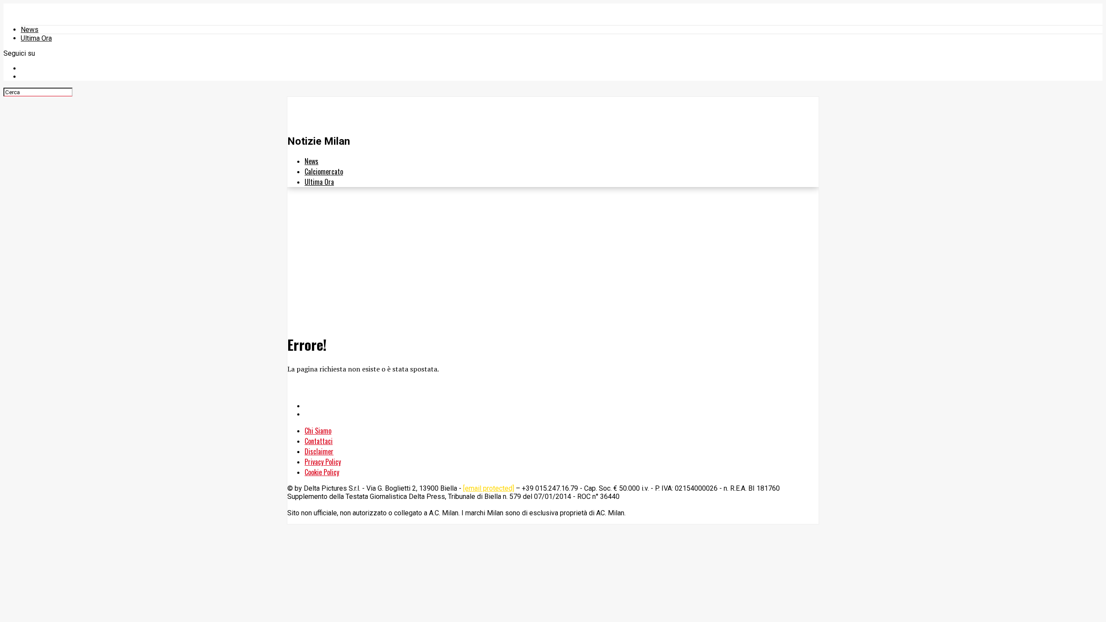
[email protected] (488, 488)
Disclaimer (319, 451)
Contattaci (319, 441)
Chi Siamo (318, 430)
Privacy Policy (323, 462)
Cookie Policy (322, 472)
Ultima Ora (36, 38)
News (29, 29)
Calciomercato (324, 171)
